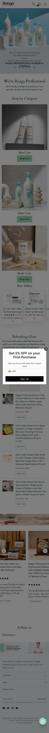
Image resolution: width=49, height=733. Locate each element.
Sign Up (24, 379)
